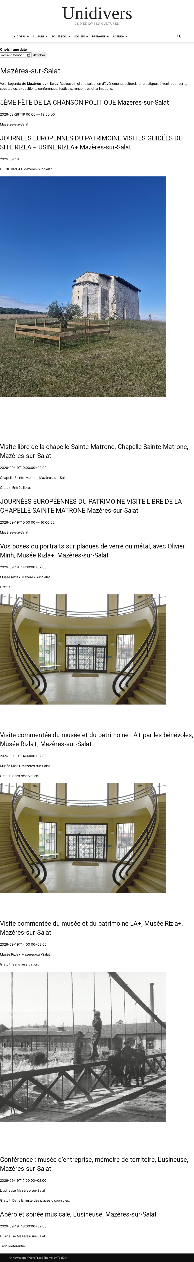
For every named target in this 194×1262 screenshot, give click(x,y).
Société (79, 36)
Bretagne (99, 36)
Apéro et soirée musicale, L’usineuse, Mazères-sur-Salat (78, 1214)
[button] (179, 36)
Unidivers (19, 36)
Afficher (39, 55)
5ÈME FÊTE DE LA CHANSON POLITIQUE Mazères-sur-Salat (84, 102)
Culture (38, 36)
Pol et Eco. (59, 36)
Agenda (118, 36)
